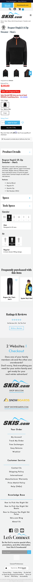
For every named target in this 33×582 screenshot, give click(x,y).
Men (6, 21)
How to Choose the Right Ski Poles (16, 513)
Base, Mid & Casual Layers (15, 21)
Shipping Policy (16, 472)
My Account (16, 437)
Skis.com (7, 5)
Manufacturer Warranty (16, 479)
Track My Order (16, 441)
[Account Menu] (14, 9)
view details (23, 97)
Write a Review (16, 328)
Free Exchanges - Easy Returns (16, 1)
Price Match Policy (16, 483)
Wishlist (16, 452)
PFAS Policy (14, 576)
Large (5, 113)
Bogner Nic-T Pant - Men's (9, 298)
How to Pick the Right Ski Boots (16, 507)
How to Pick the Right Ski (16, 503)
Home (2, 21)
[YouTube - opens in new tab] (22, 530)
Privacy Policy (7, 572)
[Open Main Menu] (27, 15)
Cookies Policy (17, 572)
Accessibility (24, 576)
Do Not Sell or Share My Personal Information (16, 573)
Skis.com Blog (16, 518)
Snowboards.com (22, 5)
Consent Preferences (16, 564)
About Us (16, 522)
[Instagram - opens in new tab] (16, 530)
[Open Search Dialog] (10, 9)
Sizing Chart (4, 118)
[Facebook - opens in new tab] (11, 530)
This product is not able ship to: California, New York (16, 139)
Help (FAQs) (16, 486)
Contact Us (16, 468)
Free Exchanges (16, 444)
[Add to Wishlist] (22, 122)
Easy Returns (17, 448)
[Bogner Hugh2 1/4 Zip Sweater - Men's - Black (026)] (5, 72)
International (16, 475)
